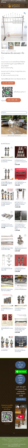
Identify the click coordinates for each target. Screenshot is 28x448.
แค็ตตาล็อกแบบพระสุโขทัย (14, 441)
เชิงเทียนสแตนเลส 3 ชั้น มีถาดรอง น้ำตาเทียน (7, 248)
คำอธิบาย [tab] (4, 112)
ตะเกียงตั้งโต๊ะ (4, 350)
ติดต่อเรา (11, 440)
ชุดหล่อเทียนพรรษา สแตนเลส (7, 329)
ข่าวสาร (24, 439)
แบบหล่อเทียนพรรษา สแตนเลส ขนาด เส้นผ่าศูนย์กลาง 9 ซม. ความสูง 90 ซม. (20, 227)
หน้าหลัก (3, 51)
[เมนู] (2, 6)
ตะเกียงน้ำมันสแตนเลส (11, 51)
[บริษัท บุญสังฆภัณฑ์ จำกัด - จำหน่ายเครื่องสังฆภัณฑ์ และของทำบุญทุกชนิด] (14, 5)
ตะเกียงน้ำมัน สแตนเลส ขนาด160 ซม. (6, 161)
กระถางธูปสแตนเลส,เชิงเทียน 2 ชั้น (6, 269)
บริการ (19, 439)
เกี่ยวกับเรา (8, 438)
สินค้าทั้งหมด (22, 438)
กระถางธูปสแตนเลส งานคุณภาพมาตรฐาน (20, 183)
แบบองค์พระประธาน (12, 439)
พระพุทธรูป (4, 439)
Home (3, 438)
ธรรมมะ (6, 440)
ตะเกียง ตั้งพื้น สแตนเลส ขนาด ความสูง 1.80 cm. (6, 183)
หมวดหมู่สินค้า (15, 438)
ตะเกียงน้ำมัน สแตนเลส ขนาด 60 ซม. (20, 309)
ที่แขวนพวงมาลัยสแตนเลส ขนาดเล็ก (20, 351)
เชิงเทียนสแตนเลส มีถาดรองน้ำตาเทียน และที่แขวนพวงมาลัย (20, 330)
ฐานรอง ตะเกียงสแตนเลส (20, 289)
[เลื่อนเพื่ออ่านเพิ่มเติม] (14, 433)
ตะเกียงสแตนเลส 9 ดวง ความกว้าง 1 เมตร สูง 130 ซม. (21, 162)
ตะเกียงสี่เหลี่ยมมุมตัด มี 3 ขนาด (7, 309)
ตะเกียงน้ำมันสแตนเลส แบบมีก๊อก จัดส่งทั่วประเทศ (6, 204)
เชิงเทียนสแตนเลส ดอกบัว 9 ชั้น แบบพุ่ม (21, 248)
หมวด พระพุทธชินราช (19, 440)
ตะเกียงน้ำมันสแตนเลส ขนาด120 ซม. (20, 269)
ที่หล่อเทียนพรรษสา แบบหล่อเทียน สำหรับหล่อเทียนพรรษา (20, 204)
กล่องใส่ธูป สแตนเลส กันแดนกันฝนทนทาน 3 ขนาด (7, 225)
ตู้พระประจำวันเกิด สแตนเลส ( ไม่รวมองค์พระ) (7, 290)
